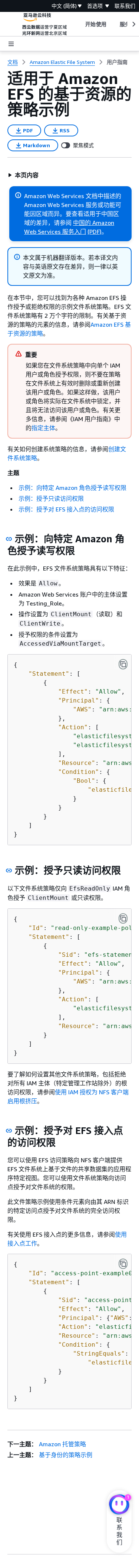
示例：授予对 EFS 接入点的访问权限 (66, 509)
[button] (23, 175)
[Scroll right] (133, 24)
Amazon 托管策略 (62, 1444)
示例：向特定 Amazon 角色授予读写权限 (72, 487)
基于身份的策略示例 (65, 1455)
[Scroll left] (80, 24)
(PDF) (94, 231)
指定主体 (43, 428)
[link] (117, 62)
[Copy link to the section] (8, 539)
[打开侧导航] (11, 44)
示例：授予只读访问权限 (51, 498)
